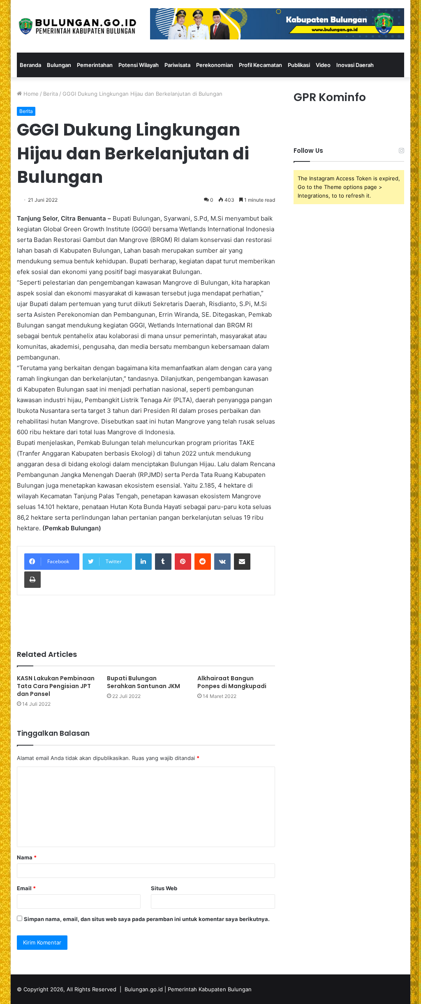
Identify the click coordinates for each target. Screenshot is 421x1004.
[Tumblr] (163, 561)
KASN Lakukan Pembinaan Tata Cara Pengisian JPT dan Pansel (56, 686)
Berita (50, 93)
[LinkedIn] (143, 561)
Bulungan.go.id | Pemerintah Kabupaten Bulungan (188, 989)
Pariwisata (177, 65)
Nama (27, 857)
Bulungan (59, 65)
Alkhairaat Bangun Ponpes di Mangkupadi (231, 682)
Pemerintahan (95, 65)
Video (323, 65)
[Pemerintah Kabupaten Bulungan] (77, 26)
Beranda (30, 65)
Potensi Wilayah (138, 65)
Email (26, 888)
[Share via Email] (242, 561)
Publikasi (299, 65)
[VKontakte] (222, 561)
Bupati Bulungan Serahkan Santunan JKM (143, 682)
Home (30, 93)
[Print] (32, 579)
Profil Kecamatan (260, 65)
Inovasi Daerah (355, 65)
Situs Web (164, 888)
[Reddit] (202, 561)
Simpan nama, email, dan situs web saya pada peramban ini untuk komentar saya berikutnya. (147, 919)
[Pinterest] (183, 561)
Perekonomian (214, 65)
